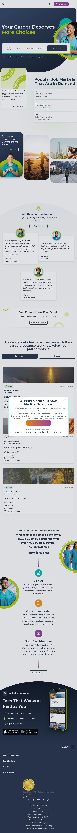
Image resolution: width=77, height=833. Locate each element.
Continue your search (38, 423)
